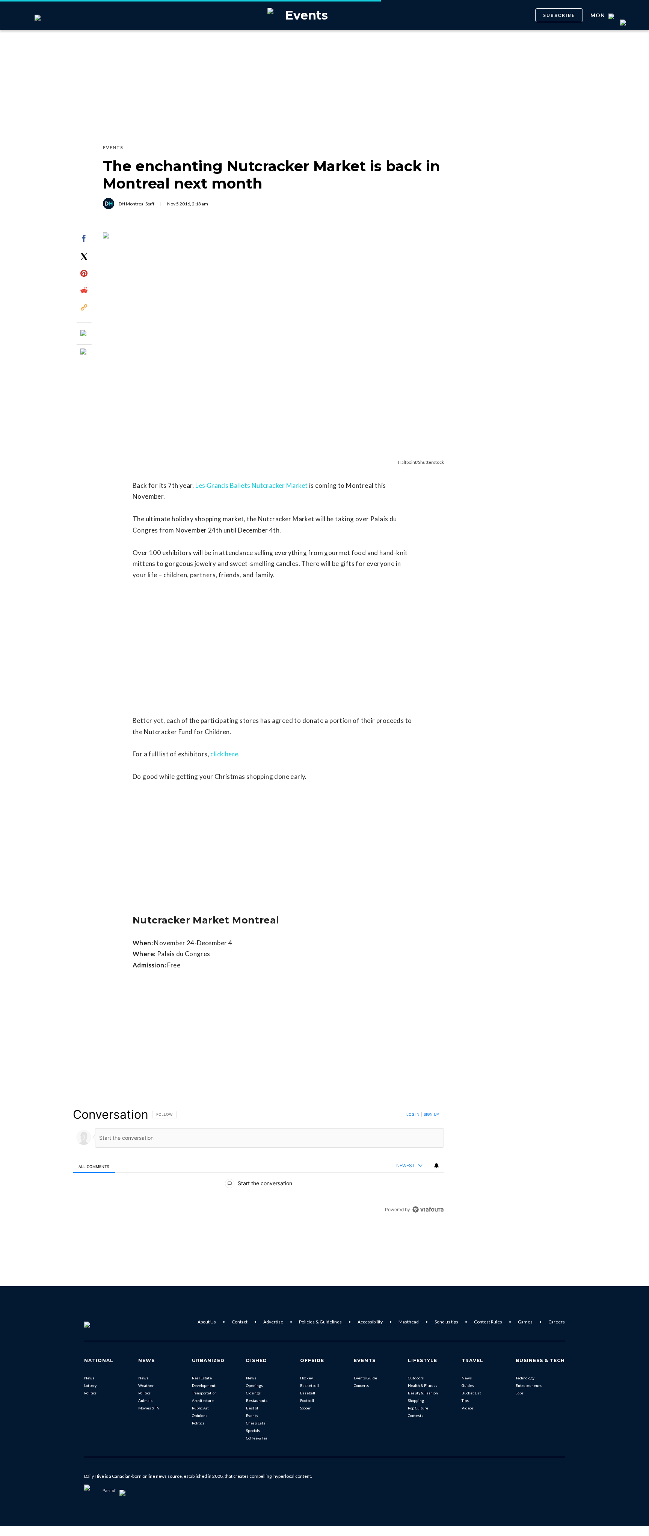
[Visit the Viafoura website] (428, 1209)
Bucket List (471, 1393)
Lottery (90, 1385)
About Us (207, 1322)
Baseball (307, 1393)
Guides (468, 1385)
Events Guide (365, 1378)
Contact (240, 1322)
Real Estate (202, 1378)
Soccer (305, 1408)
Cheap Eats (255, 1423)
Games (525, 1322)
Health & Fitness (422, 1385)
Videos (468, 1408)
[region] (258, 1162)
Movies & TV (149, 1408)
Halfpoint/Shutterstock (421, 462)
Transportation (204, 1393)
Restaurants (256, 1400)
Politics (90, 1393)
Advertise (273, 1322)
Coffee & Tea (256, 1438)
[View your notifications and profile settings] (436, 1165)
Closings (253, 1393)
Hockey (306, 1378)
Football (307, 1400)
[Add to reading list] (84, 352)
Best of (252, 1408)
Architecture (203, 1400)
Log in (413, 1114)
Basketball (309, 1385)
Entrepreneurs (529, 1385)
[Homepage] (99, 1322)
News (89, 1378)
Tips (465, 1400)
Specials (253, 1430)
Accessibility (370, 1322)
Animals (145, 1400)
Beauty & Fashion (423, 1393)
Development (204, 1385)
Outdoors (416, 1378)
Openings (254, 1385)
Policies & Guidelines (320, 1322)
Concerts (361, 1385)
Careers (556, 1322)
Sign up (431, 1114)
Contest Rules (488, 1322)
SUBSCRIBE (559, 15)
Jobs (520, 1393)
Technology (525, 1378)
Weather (146, 1385)
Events (252, 1415)
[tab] (94, 1166)
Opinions (199, 1415)
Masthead (408, 1322)
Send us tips (446, 1322)
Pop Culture (418, 1408)
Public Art (200, 1408)
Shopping (416, 1400)
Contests (415, 1415)
